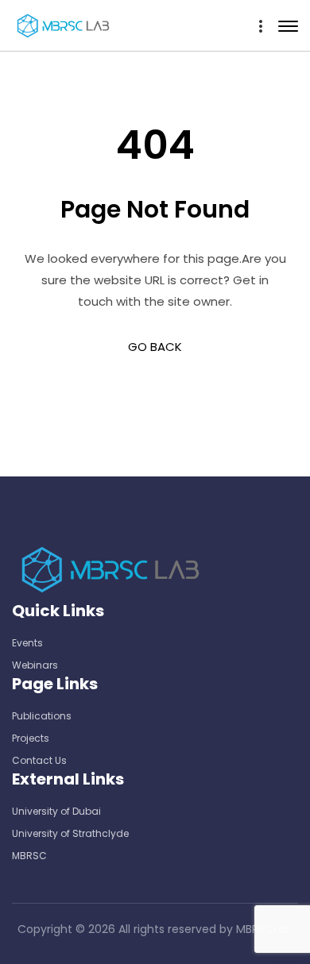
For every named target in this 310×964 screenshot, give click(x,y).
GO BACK (155, 346)
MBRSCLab (264, 929)
